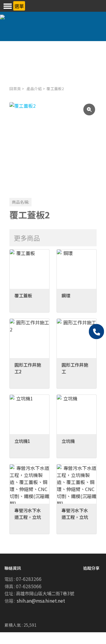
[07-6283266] (96, 331)
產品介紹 (34, 88)
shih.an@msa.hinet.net (41, 600)
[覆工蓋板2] (53, 145)
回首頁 (15, 88)
